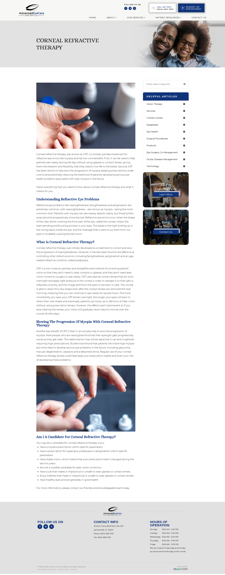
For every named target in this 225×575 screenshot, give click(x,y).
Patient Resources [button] (167, 17)
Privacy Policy (63, 569)
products (151, 145)
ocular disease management (162, 159)
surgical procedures (157, 138)
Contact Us (199, 17)
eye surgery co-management (162, 152)
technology (153, 166)
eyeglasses (152, 125)
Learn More (165, 194)
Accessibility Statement (47, 569)
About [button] (111, 17)
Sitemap (74, 569)
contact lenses (155, 118)
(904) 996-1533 (165, 9)
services (151, 111)
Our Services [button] (135, 17)
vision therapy (154, 104)
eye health (152, 131)
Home (92, 17)
